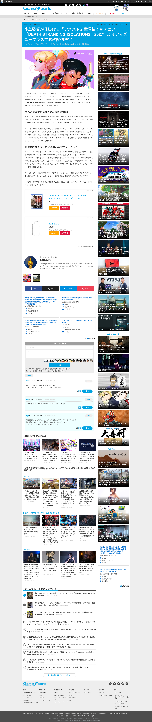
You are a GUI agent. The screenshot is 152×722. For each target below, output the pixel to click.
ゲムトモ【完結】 (120, 703)
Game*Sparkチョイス (106, 695)
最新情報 (71, 690)
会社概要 (68, 713)
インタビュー (28, 697)
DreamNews (87, 716)
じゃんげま (118, 692)
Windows (43, 692)
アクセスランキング (31, 16)
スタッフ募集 (72, 716)
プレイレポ (27, 695)
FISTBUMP (112, 13)
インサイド (99, 13)
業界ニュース (74, 697)
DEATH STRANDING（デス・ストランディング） (42, 513)
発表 (71, 695)
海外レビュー (28, 700)
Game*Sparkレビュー (30, 692)
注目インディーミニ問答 (31, 702)
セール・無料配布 (75, 692)
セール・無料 (70, 13)
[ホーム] (24, 20)
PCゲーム (45, 13)
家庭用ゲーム (57, 13)
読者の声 (80, 13)
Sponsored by (83, 338)
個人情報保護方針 (76, 713)
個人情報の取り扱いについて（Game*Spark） (94, 713)
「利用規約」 (47, 371)
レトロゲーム (89, 692)
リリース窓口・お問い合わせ (43, 713)
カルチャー (87, 690)
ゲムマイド (124, 13)
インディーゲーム (45, 700)
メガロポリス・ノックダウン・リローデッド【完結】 (122, 697)
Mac (41, 695)
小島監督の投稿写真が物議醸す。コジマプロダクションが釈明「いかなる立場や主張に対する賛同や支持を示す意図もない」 (59, 469)
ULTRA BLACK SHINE (121, 701)
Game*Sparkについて (28, 713)
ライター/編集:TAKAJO (85, 246)
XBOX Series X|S (60, 695)
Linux (42, 697)
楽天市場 (65, 208)
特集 (35, 13)
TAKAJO (45, 260)
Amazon (53, 208)
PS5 (56, 692)
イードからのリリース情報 (61, 716)
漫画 (89, 13)
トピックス (27, 476)
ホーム (26, 13)
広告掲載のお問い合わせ (58, 713)
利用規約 (110, 713)
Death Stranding (55, 224)
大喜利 (102, 692)
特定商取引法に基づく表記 (120, 713)
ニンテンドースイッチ (61, 702)
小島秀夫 (26, 550)
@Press (94, 716)
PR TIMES (80, 716)
